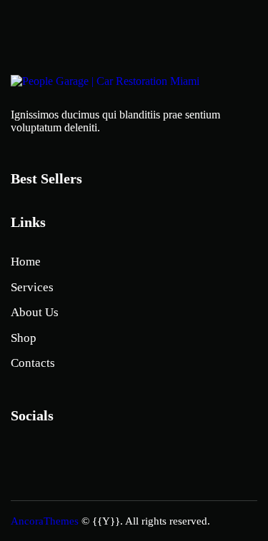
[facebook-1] (65, 457)
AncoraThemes (45, 521)
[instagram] (27, 457)
